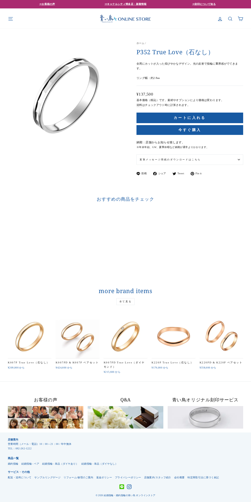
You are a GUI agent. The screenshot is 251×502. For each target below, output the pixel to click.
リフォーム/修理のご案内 (78, 477)
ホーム (140, 43)
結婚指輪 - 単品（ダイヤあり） (60, 463)
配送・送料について (19, 477)
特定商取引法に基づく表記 (203, 477)
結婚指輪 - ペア (30, 463)
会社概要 (179, 477)
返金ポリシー (104, 477)
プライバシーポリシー (128, 477)
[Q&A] (125, 417)
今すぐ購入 (189, 130)
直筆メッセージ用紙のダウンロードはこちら (170, 159)
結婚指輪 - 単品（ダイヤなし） (99, 463)
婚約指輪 (13, 463)
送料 (139, 105)
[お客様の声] (45, 417)
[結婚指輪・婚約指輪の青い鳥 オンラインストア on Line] (121, 486)
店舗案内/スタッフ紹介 (157, 477)
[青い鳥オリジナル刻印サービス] (205, 417)
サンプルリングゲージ (47, 477)
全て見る (125, 301)
